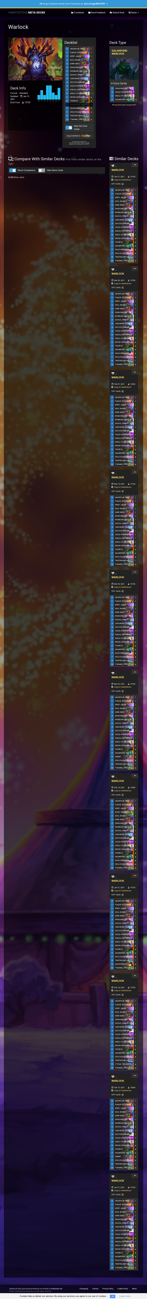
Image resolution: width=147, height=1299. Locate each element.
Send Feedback (97, 12)
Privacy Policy (107, 1289)
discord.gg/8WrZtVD (94, 3)
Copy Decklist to (74, 136)
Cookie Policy (122, 1289)
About (134, 1289)
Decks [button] (133, 12)
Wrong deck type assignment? (124, 105)
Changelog (84, 1289)
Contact (95, 1289)
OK (113, 1296)
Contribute (79, 12)
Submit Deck (118, 12)
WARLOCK (118, 170)
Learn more (124, 1296)
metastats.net (56, 1289)
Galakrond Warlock (119, 52)
